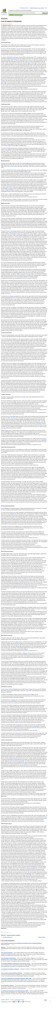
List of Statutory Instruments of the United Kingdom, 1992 (14, 990)
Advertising (22, 999)
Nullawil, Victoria (41, 937)
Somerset (3, 947)
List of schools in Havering (7, 985)
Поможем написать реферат (13, 935)
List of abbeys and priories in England (10, 969)
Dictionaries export (4, 1001)
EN (45, 7)
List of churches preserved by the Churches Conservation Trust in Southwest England (21, 943)
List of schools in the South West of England (11, 973)
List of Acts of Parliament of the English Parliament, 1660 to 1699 (16, 978)
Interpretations (18, 15)
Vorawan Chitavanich (7, 937)
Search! (45, 12)
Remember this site (24, 7)
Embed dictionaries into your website (37, 7)
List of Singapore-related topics (8, 958)
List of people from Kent (6, 952)
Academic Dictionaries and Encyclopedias (20, 10)
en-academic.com (4, 14)
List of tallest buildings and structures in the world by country (15, 963)
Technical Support (17, 999)
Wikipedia (12, 15)
